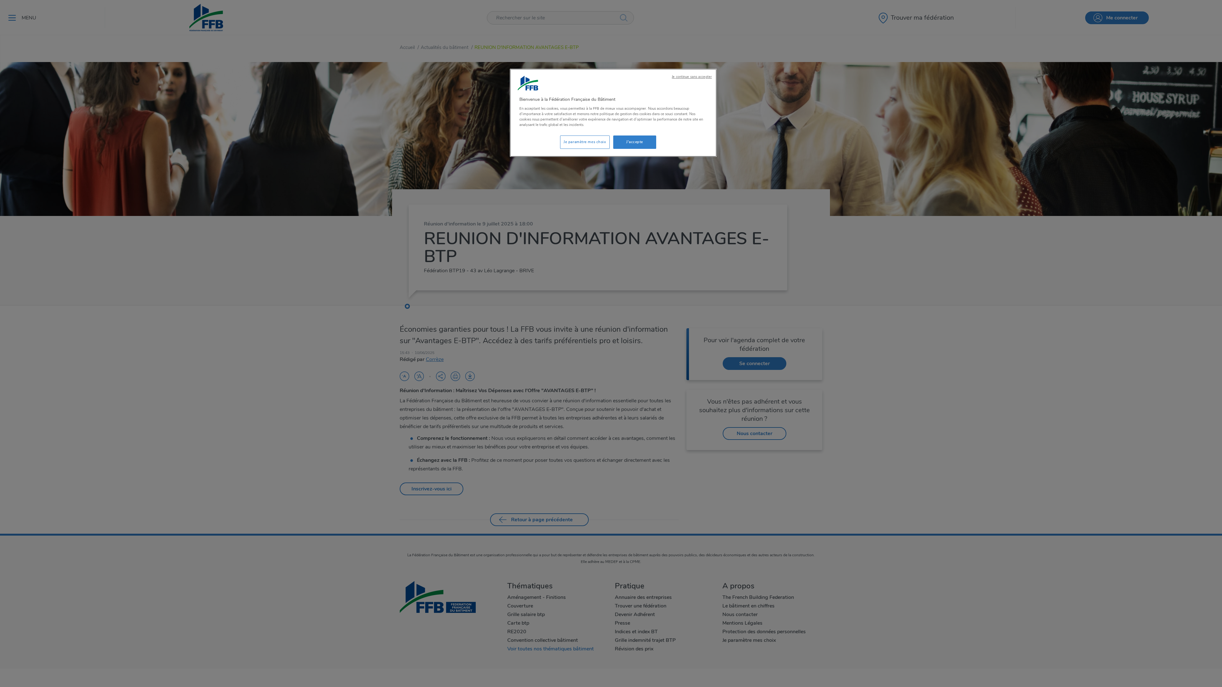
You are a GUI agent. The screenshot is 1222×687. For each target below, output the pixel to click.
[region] (613, 113)
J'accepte (634, 141)
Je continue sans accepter (692, 76)
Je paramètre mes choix (585, 141)
